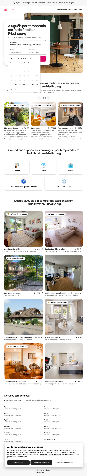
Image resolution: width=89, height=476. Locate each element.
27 (28, 85)
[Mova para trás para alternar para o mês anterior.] (11, 58)
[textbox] (17, 52)
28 (33, 85)
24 (16, 85)
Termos (49, 472)
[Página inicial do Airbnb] (9, 9)
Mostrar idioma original (66, 3)
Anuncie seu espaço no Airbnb (69, 9)
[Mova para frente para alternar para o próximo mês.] (36, 58)
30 (11, 89)
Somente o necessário (41, 463)
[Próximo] (48, 98)
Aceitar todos (18, 463)
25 (20, 85)
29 (37, 85)
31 (15, 89)
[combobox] (27, 44)
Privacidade (40, 472)
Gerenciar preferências (65, 463)
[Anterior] (39, 98)
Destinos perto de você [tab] (12, 400)
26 (24, 85)
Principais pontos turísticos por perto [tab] (38, 400)
